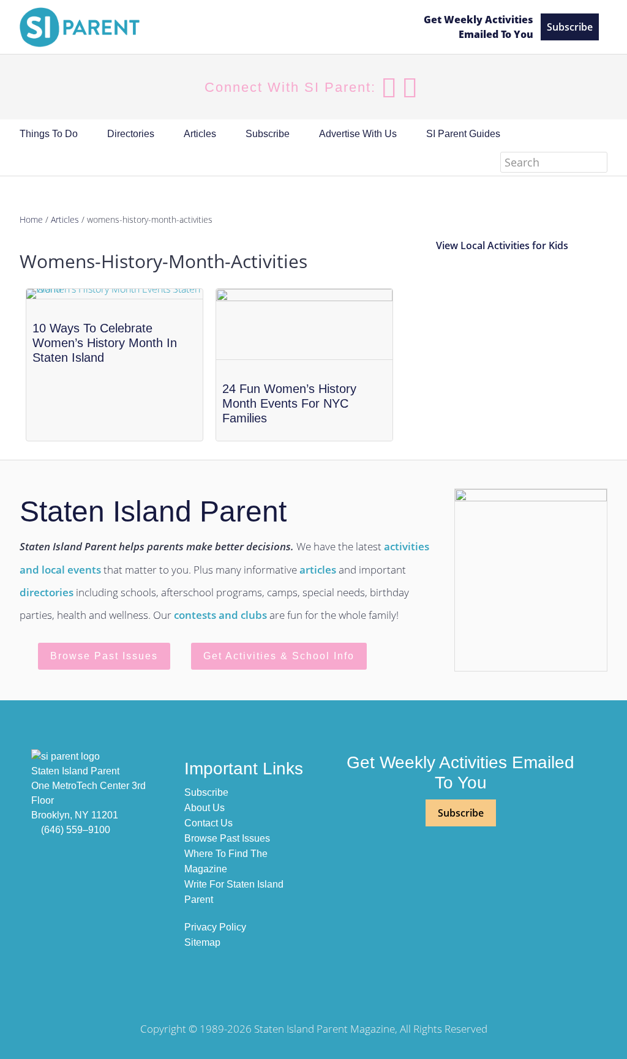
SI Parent (124, 27)
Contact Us (208, 823)
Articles (65, 219)
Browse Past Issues (104, 656)
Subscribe (570, 27)
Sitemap (202, 942)
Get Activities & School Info (279, 656)
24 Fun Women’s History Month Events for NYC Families (289, 403)
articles (317, 570)
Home (31, 219)
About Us (204, 808)
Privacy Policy (215, 927)
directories (46, 592)
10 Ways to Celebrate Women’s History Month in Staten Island (104, 342)
